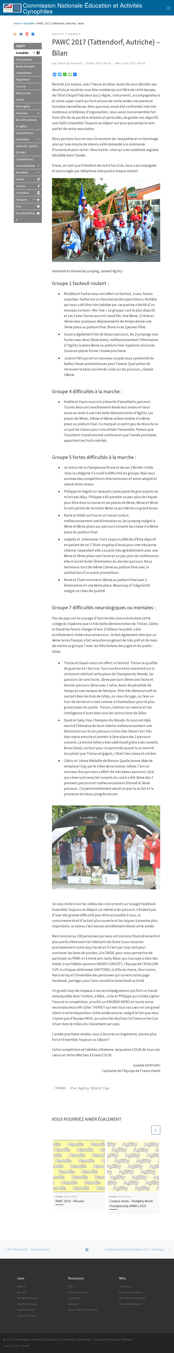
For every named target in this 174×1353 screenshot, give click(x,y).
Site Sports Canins (27, 1298)
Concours (22, 113)
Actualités (28, 23)
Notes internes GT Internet (82, 1309)
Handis (20, 179)
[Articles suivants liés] (155, 1130)
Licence (21, 86)
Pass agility (23, 106)
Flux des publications (131, 1292)
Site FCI (21, 1286)
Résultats (22, 172)
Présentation (24, 60)
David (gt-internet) (69, 63)
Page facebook (25, 1309)
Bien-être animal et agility (26, 123)
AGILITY (20, 46)
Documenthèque (25, 216)
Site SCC (21, 1292)
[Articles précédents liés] (146, 1130)
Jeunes (20, 186)
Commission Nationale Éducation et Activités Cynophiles (52, 1339)
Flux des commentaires (132, 1298)
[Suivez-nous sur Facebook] (21, 34)
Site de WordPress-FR (130, 1303)
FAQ (18, 206)
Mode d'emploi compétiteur (25, 69)
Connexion (125, 1286)
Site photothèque (27, 1303)
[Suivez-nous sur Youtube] (27, 34)
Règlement (23, 79)
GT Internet (22, 1345)
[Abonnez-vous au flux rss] (15, 34)
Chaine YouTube (26, 1315)
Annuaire (21, 199)
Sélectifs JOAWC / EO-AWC (27, 149)
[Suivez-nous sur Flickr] (33, 34)
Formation (22, 193)
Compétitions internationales (25, 162)
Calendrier (74, 1298)
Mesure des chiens (23, 96)
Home (17, 23)
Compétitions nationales (24, 136)
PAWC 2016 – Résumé (69, 1201)
